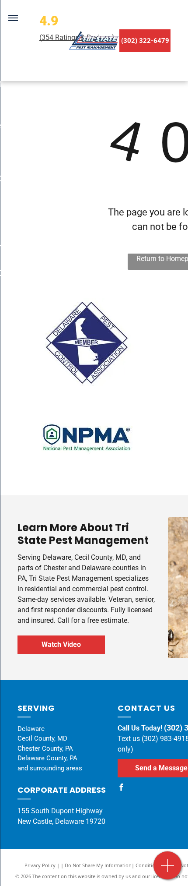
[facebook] (121, 788)
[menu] (13, 18)
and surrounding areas (49, 768)
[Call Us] (167, 870)
